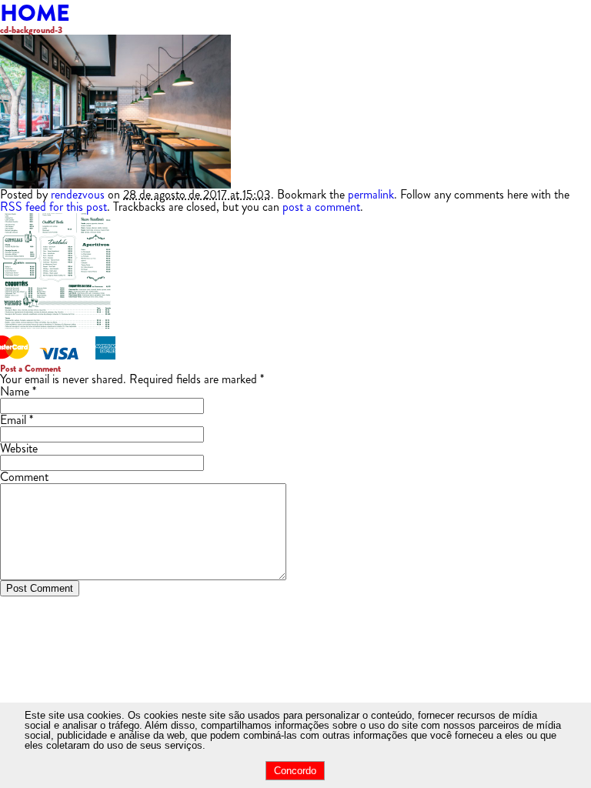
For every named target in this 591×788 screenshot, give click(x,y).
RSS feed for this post (53, 206)
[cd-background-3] (115, 184)
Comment (24, 477)
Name (14, 391)
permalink (371, 194)
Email (13, 420)
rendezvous (78, 194)
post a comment (321, 206)
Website (19, 448)
